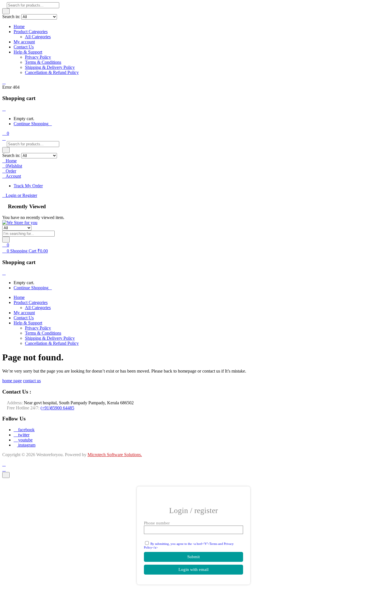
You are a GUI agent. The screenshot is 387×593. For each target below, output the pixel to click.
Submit (193, 556)
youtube (25, 439)
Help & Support (28, 52)
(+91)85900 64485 (57, 407)
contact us (32, 380)
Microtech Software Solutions (114, 454)
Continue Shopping (31, 123)
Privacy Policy (38, 57)
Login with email (193, 569)
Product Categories (31, 31)
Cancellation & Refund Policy (52, 72)
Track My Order (28, 185)
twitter (23, 434)
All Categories (38, 36)
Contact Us (24, 46)
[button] (5, 133)
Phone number (157, 523)
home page (12, 380)
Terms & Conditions (43, 62)
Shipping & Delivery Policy (50, 67)
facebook (26, 429)
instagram (26, 445)
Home (19, 26)
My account (24, 41)
